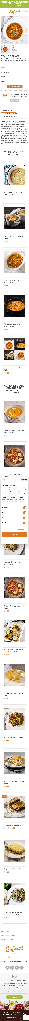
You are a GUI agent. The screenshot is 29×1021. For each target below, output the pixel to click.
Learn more (14, 100)
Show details (20, 529)
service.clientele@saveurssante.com (16, 961)
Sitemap (10, 1014)
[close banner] (27, 2)
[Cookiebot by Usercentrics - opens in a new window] (20, 480)
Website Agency (10, 1018)
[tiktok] (16, 967)
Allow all (14, 534)
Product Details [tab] (11, 114)
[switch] (25, 512)
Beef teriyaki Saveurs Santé (13, 737)
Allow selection (14, 540)
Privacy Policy (17, 1014)
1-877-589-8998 (15, 957)
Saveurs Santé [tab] (10, 117)
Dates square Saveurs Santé (13, 825)
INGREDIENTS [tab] (9, 110)
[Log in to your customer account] (24, 11)
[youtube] (21, 967)
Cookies (24, 1014)
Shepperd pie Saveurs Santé (13, 869)
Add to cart (15, 86)
